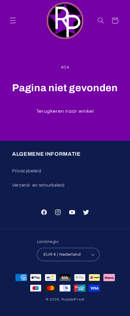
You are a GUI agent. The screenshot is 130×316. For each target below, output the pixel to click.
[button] (13, 21)
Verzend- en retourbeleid (38, 185)
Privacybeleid (26, 171)
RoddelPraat (72, 299)
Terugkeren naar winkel (65, 111)
